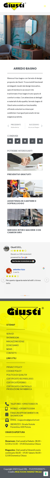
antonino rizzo (19, 269)
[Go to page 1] (23, 295)
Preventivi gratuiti (19, 174)
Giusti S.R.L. (16, 247)
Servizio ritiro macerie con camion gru (24, 231)
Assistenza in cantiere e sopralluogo (21, 202)
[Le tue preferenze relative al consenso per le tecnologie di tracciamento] (45, 473)
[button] (10, 141)
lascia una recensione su (22, 261)
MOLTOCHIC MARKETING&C (28, 472)
